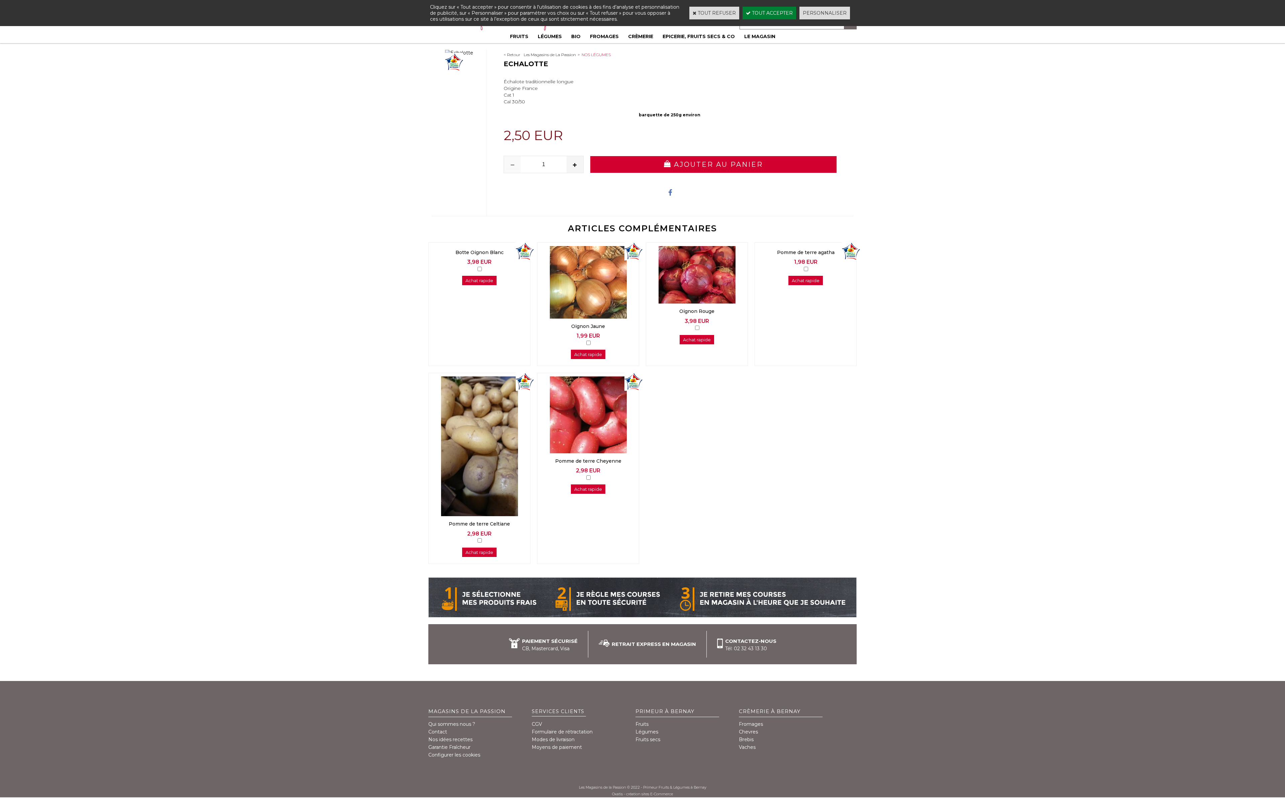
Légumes (550, 36)
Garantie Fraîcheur (449, 747)
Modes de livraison (553, 739)
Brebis (746, 739)
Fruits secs (647, 739)
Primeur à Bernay (664, 711)
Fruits (519, 36)
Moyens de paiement (557, 747)
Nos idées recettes (450, 739)
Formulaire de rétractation (562, 732)
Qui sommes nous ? (451, 724)
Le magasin (759, 36)
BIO (576, 36)
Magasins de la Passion (467, 711)
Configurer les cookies (454, 755)
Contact (437, 732)
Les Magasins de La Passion (550, 54)
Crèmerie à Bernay (769, 711)
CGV (537, 724)
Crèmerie (640, 36)
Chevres (748, 732)
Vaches (747, 747)
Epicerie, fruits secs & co (699, 36)
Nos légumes (596, 54)
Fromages (604, 36)
